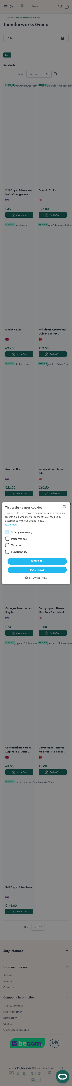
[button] (36, 578)
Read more (11, 524)
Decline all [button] (37, 569)
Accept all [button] (37, 561)
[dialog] (36, 543)
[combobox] (64, 506)
